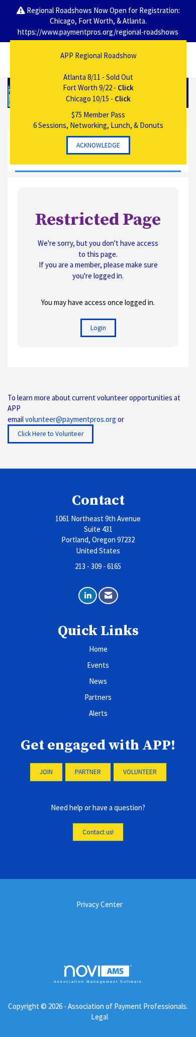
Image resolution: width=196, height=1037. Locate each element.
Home (98, 649)
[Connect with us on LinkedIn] (87, 596)
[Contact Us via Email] (108, 596)
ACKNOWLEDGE (98, 145)
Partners (98, 697)
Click (126, 87)
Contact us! (98, 832)
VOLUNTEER (140, 772)
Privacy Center (99, 904)
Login (98, 328)
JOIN (46, 772)
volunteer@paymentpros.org (70, 419)
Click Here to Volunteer (50, 433)
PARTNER (88, 772)
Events (98, 665)
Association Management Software (98, 981)
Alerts (98, 713)
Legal (99, 1016)
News (98, 681)
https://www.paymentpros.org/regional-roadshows (98, 32)
